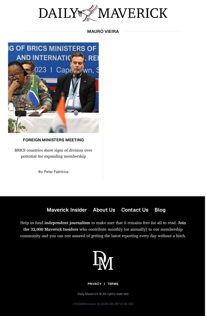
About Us (104, 210)
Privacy (94, 284)
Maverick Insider (67, 210)
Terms (113, 284)
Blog (160, 210)
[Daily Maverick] (103, 13)
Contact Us (134, 210)
